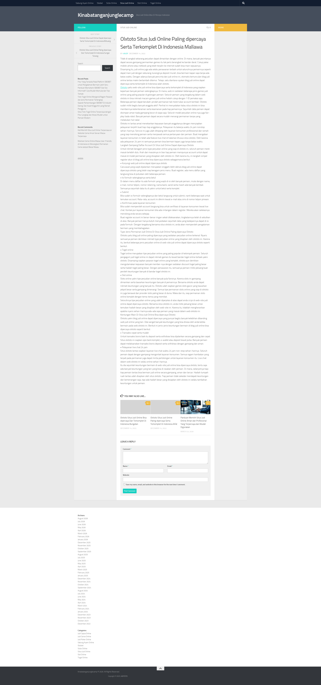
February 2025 (83, 572)
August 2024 (83, 591)
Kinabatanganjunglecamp (105, 15)
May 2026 (82, 527)
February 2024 (83, 609)
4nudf (125, 53)
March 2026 (82, 533)
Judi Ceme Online (84, 636)
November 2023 (84, 618)
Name (126, 466)
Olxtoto (123, 87)
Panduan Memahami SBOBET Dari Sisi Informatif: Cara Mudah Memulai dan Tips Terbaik (94, 91)
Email (170, 466)
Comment (127, 449)
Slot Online (142, 3)
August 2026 (83, 518)
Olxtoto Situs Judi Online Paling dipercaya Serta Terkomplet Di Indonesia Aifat (163, 420)
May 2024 (82, 600)
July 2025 (81, 557)
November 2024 (84, 582)
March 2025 (82, 569)
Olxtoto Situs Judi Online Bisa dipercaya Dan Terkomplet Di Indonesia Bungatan (133, 420)
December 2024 (84, 578)
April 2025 (82, 566)
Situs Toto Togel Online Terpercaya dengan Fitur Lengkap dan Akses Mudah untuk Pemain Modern (94, 115)
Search (80, 63)
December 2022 (84, 624)
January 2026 (83, 539)
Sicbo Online (111, 3)
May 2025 (82, 563)
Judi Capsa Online (84, 633)
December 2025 (84, 542)
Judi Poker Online (84, 639)
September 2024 (84, 588)
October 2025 (83, 548)
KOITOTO (124, 676)
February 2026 (83, 536)
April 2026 (82, 530)
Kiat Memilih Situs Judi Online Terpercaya (93, 130)
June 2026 (82, 524)
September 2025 (84, 551)
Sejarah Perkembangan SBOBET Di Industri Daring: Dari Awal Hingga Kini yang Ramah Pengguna (94, 106)
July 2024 (81, 594)
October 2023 (83, 621)
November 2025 (84, 545)
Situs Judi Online (127, 3)
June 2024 (82, 597)
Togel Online (155, 3)
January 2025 (83, 575)
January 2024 (83, 612)
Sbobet (100, 3)
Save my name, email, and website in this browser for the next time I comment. (155, 485)
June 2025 (82, 560)
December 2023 (84, 615)
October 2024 (83, 585)
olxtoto (80, 158)
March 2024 (82, 606)
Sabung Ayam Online (84, 3)
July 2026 (81, 521)
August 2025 (83, 554)
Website (126, 475)
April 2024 (82, 603)
